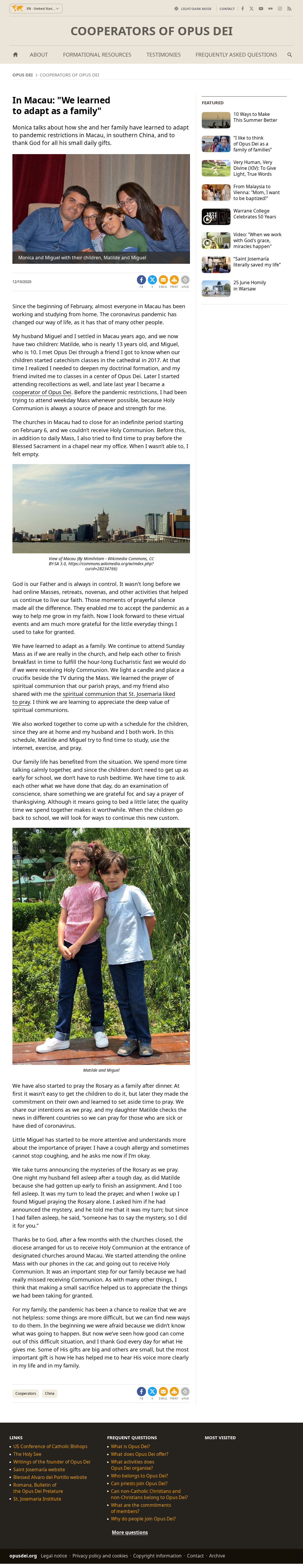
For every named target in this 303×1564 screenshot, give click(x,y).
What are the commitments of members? (141, 1508)
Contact (227, 9)
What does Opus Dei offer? (139, 1454)
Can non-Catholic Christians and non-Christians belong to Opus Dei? (149, 1494)
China (49, 1393)
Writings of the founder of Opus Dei (51, 1462)
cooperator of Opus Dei (41, 392)
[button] (174, 282)
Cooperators (25, 1393)
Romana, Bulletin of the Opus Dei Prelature (38, 1488)
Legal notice (54, 1556)
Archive (217, 1556)
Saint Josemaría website (39, 1469)
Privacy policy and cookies (100, 1556)
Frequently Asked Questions (236, 54)
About (39, 54)
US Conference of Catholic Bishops (50, 1446)
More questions (130, 1532)
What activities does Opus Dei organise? (132, 1465)
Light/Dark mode (196, 9)
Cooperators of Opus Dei (151, 31)
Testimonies (163, 54)
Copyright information (157, 1556)
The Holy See (27, 1454)
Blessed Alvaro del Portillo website (50, 1477)
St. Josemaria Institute (37, 1499)
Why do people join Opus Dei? (143, 1519)
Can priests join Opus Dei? (139, 1483)
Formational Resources (97, 54)
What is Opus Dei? (130, 1446)
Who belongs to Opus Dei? (139, 1476)
